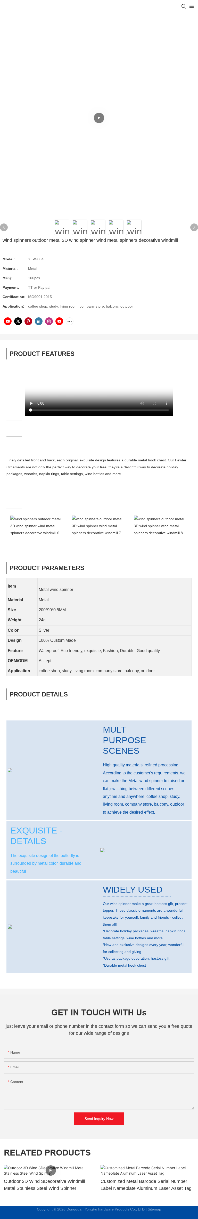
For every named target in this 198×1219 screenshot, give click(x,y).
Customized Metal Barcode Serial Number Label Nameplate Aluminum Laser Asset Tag (146, 1185)
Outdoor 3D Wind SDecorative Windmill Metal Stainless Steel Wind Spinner (44, 1185)
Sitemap (154, 1209)
